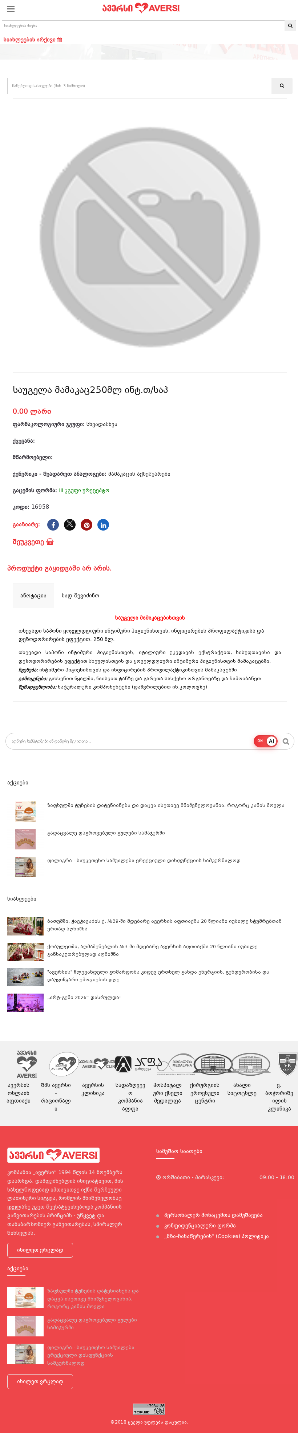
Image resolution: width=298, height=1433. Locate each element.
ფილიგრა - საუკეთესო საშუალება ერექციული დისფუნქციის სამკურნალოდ (144, 860)
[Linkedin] (103, 525)
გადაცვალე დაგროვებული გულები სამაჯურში (106, 833)
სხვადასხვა (101, 424)
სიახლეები (21, 899)
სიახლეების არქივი (30, 39)
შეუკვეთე (29, 541)
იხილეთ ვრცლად (40, 1250)
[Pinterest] (86, 525)
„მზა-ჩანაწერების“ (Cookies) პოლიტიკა (216, 1236)
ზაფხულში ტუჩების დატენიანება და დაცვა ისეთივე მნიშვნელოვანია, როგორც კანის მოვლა (166, 805)
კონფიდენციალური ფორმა (199, 1226)
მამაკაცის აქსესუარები (139, 474)
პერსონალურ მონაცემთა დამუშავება (213, 1215)
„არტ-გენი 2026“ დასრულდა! (84, 997)
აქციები (17, 782)
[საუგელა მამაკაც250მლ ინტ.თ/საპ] (150, 235)
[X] (70, 525)
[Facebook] (53, 525)
